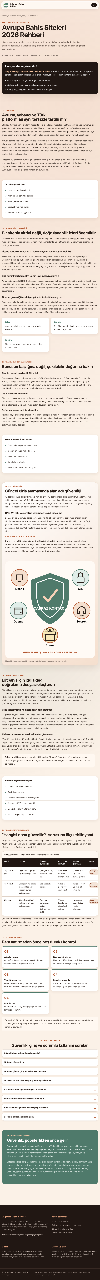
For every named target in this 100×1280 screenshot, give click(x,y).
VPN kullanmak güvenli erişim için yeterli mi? (26, 1107)
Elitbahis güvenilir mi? (14, 1062)
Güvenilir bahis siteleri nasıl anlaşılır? (22, 1053)
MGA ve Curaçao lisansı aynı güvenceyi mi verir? (27, 1080)
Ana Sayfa (6, 16)
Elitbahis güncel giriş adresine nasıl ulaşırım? (26, 1071)
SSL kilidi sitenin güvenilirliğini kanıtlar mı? (25, 1089)
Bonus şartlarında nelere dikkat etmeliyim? (24, 1098)
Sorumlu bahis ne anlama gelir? (19, 1117)
